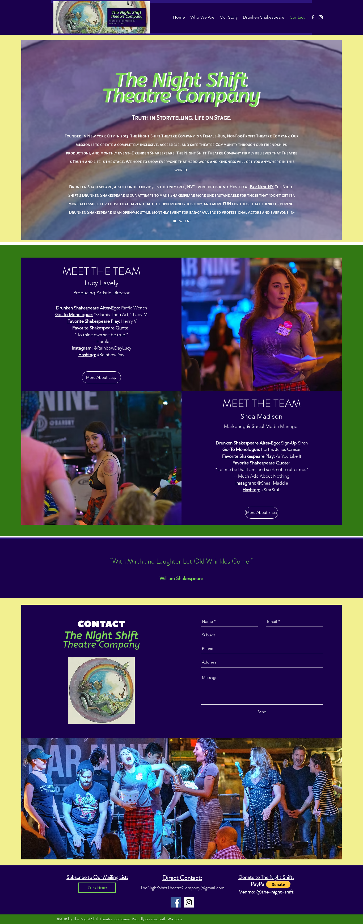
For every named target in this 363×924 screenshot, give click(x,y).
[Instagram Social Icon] (189, 902)
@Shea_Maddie (272, 483)
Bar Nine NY (261, 186)
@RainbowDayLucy (112, 348)
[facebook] (312, 17)
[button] (278, 884)
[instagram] (320, 17)
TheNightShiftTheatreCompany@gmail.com (182, 887)
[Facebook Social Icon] (176, 902)
